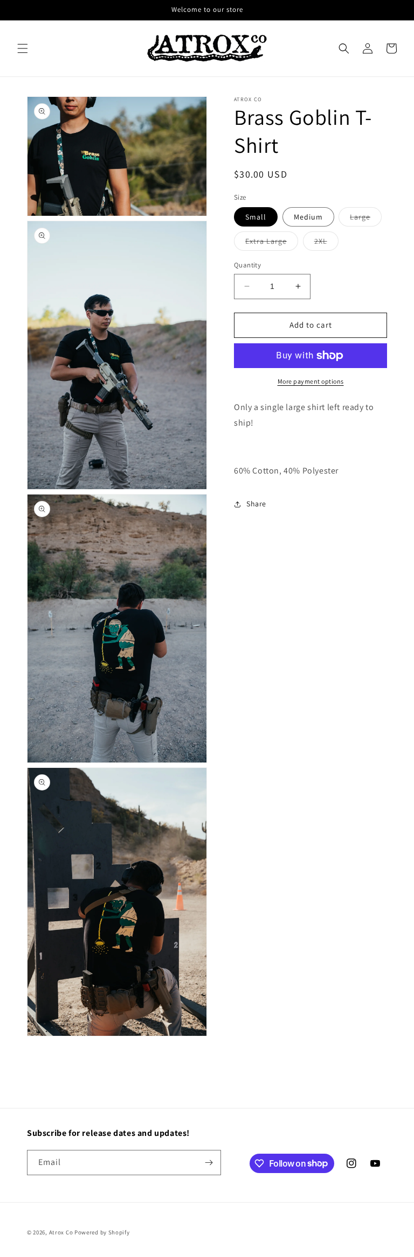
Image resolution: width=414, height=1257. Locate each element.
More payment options (311, 381)
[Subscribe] (208, 1162)
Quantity (247, 265)
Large (366, 219)
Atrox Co (61, 1232)
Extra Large (271, 243)
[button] (22, 48)
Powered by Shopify (102, 1232)
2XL (326, 243)
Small (255, 217)
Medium (308, 217)
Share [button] (256, 504)
